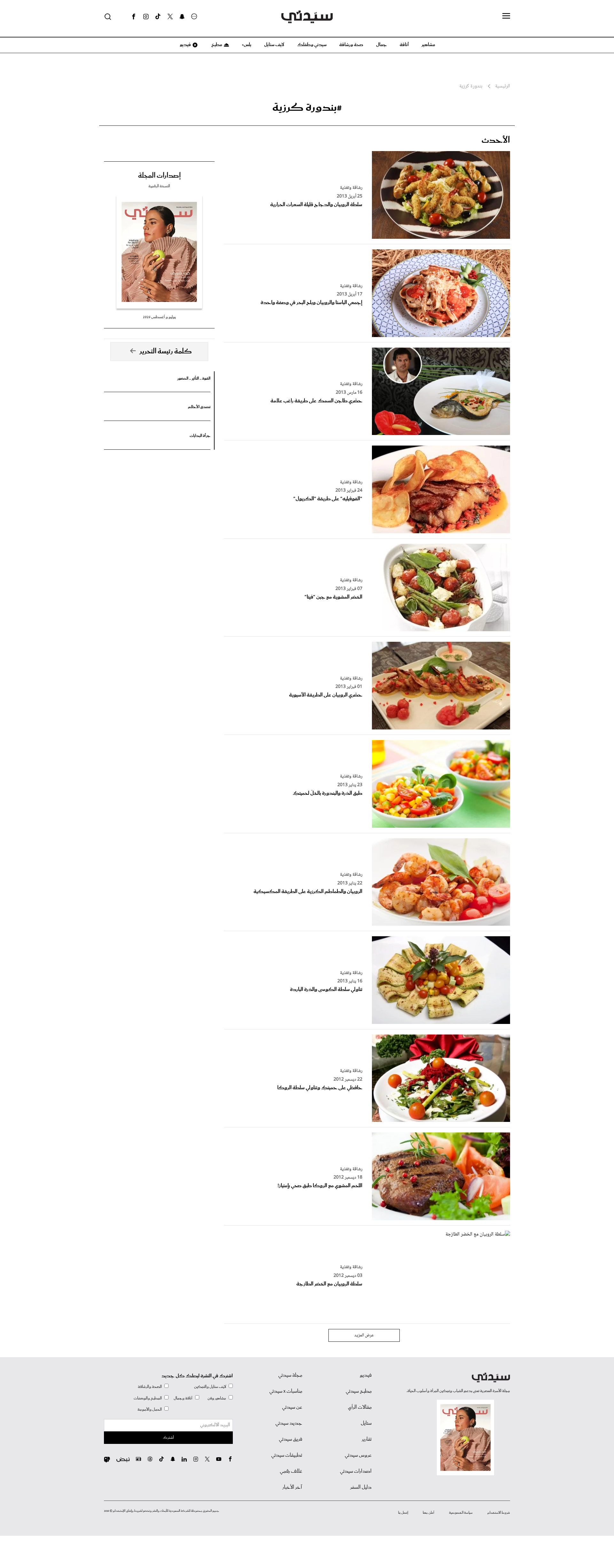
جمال (381, 45)
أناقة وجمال (183, 1398)
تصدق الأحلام (199, 407)
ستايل (366, 1423)
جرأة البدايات (200, 435)
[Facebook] (134, 17)
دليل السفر (361, 1487)
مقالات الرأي (360, 1407)
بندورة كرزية (470, 86)
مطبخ (216, 45)
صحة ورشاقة (351, 45)
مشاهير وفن (217, 1398)
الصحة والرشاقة (150, 1386)
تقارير (367, 1439)
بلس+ (246, 45)
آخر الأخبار (292, 1487)
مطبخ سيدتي (359, 1391)
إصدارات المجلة (159, 175)
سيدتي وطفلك (312, 45)
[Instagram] (146, 17)
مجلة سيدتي (290, 1375)
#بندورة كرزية (307, 107)
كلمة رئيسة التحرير (165, 351)
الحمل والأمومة (150, 1409)
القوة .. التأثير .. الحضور (193, 378)
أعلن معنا (428, 1513)
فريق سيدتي (290, 1439)
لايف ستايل (274, 45)
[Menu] (506, 16)
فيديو (185, 45)
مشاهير (428, 45)
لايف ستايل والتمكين (210, 1386)
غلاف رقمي (291, 1471)
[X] (170, 17)
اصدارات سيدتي (356, 1471)
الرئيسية (502, 86)
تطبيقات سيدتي (286, 1455)
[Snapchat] (182, 17)
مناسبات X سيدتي (285, 1391)
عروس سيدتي (358, 1455)
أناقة (404, 45)
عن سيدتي (292, 1407)
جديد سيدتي (288, 1423)
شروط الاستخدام (498, 1513)
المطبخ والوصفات (148, 1398)
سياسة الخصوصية (461, 1513)
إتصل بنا (403, 1513)
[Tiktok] (158, 17)
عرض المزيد (364, 1335)
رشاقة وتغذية (351, 188)
